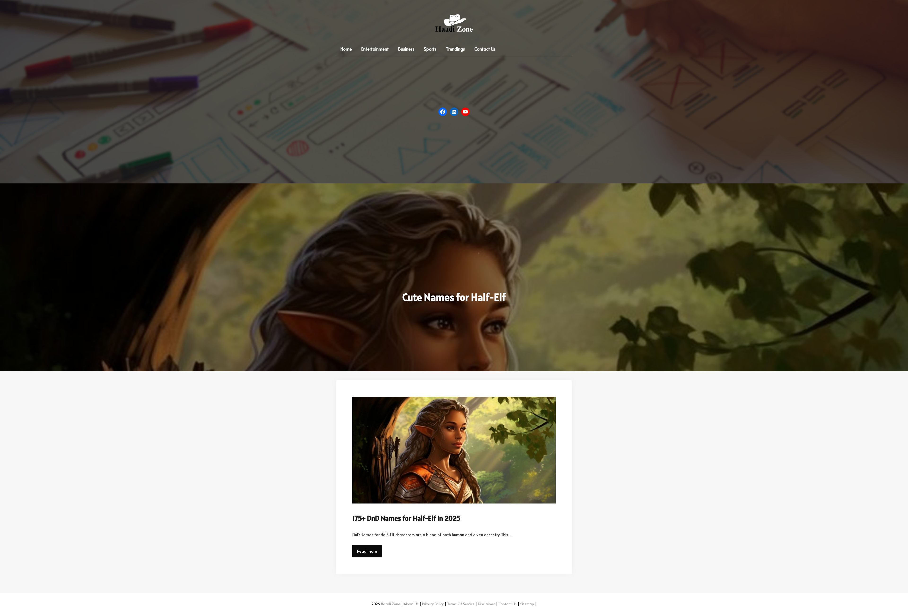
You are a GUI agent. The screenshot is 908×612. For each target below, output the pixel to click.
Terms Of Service (460, 603)
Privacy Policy (432, 603)
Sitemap (526, 603)
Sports (430, 49)
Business (406, 49)
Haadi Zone (390, 603)
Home (346, 49)
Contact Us (484, 49)
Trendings (455, 49)
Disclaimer (486, 603)
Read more (367, 551)
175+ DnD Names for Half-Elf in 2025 (406, 518)
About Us (411, 603)
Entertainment (375, 49)
